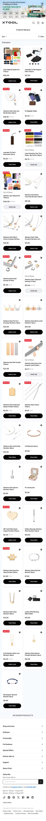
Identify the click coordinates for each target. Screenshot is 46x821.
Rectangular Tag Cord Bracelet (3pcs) (10, 695)
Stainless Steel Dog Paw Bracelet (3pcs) (32, 571)
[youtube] (27, 797)
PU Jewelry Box (30, 487)
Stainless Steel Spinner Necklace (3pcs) (10, 488)
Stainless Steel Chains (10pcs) (32, 405)
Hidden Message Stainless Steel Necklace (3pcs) (33, 530)
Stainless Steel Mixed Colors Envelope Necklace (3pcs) (11, 238)
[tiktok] (4, 797)
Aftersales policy (28, 811)
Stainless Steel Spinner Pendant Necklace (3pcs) (33, 654)
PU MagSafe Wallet (31, 111)
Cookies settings (20, 813)
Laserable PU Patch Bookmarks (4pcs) (9, 153)
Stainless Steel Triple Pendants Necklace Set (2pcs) (32, 238)
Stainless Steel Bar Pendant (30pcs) (12, 363)
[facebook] (23, 797)
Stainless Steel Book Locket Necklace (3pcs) (34, 322)
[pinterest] (13, 797)
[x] (18, 797)
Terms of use (17, 811)
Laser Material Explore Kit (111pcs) (11, 70)
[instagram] (9, 797)
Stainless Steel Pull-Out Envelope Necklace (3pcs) (11, 322)
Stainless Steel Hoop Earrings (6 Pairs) (10, 279)
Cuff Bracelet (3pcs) (31, 446)
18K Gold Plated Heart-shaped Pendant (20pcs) (11, 530)
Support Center (17, 787)
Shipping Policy (8, 813)
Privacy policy (7, 811)
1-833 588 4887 (31, 787)
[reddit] (32, 797)
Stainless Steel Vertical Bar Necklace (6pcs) (11, 447)
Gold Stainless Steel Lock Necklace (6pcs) (11, 654)
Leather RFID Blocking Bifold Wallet (32, 613)
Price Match (39, 811)
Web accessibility (33, 813)
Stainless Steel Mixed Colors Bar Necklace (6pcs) (33, 196)
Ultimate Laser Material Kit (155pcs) (11, 196)
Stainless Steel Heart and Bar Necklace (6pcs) (11, 112)
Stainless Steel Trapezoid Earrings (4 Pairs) (33, 280)
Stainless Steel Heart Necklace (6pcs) (10, 613)
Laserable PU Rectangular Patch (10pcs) (33, 70)
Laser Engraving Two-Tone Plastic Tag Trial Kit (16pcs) (33, 154)
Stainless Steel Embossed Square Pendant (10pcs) (11, 405)
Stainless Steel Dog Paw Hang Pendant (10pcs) (11, 571)
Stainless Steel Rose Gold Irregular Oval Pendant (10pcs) (33, 364)
